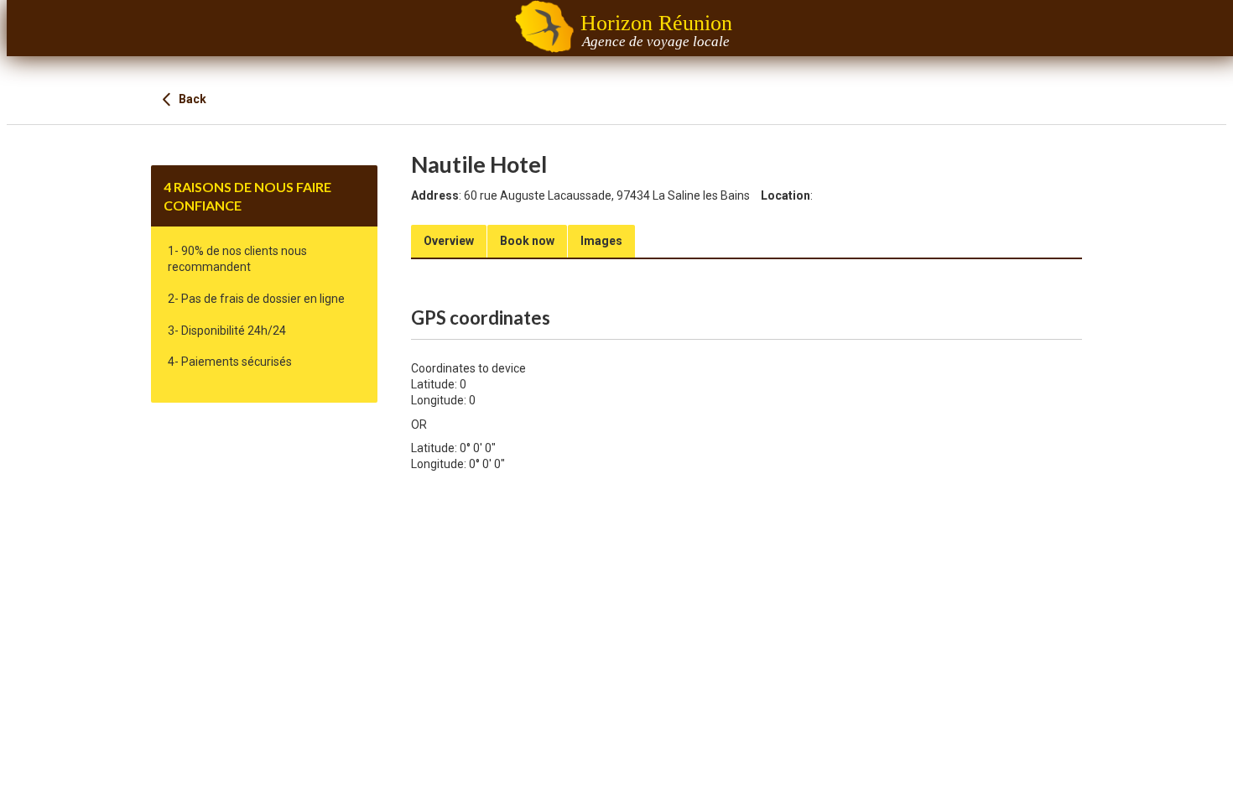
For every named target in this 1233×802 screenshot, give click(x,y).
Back (191, 99)
